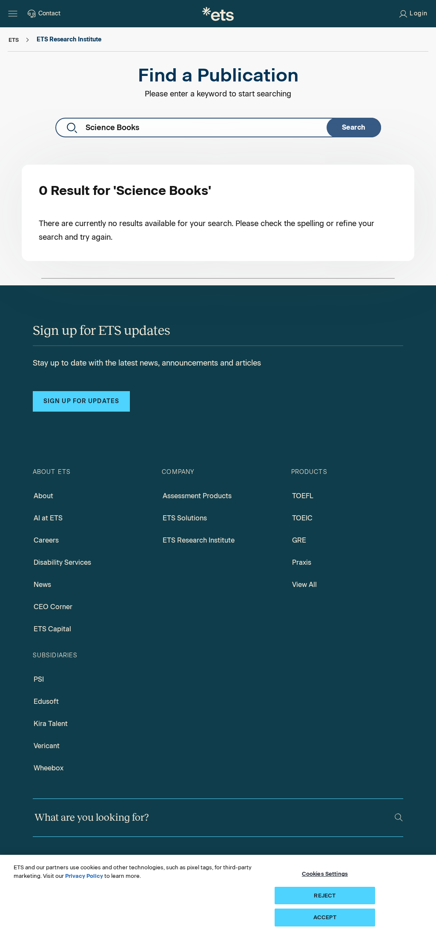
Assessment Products (197, 496)
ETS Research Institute (199, 540)
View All (304, 585)
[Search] (399, 817)
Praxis (301, 562)
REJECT (325, 895)
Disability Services (62, 562)
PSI (39, 679)
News (42, 585)
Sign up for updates (81, 401)
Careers (46, 540)
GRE (299, 540)
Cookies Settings (325, 874)
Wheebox (48, 768)
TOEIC (302, 518)
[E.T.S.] (218, 14)
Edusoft (46, 701)
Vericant (47, 746)
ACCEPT (324, 917)
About (43, 496)
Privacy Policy (84, 876)
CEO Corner (53, 607)
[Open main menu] (13, 14)
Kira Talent (51, 724)
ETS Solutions (185, 518)
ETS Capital (52, 629)
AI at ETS (48, 518)
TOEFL (302, 496)
